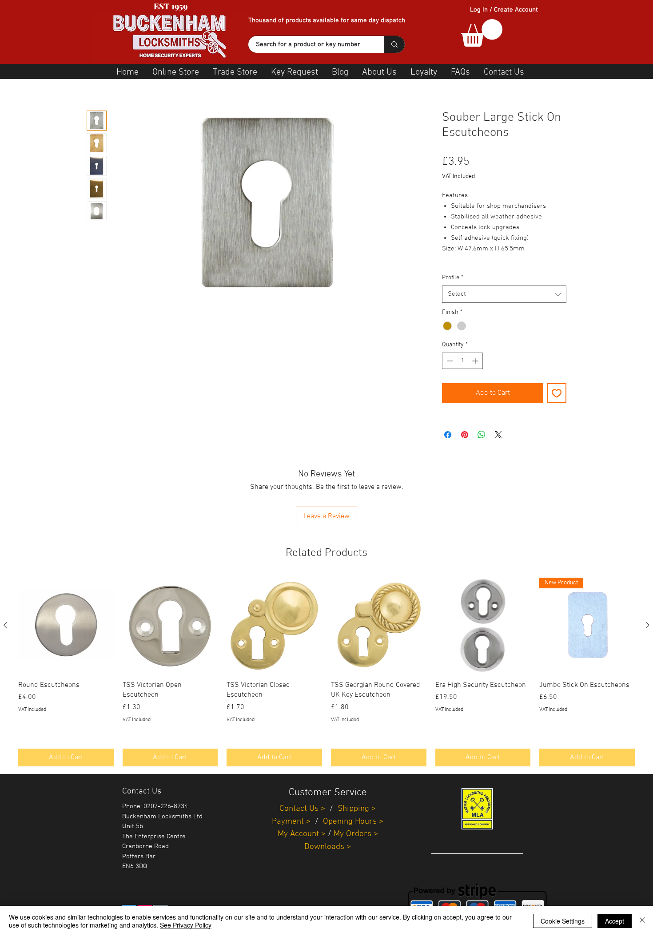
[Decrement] (448, 361)
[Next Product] (647, 625)
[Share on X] (498, 434)
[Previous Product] (5, 625)
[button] (481, 33)
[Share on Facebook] (447, 434)
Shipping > (357, 809)
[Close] (642, 921)
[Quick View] (66, 625)
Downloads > (327, 847)
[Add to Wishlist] (556, 393)
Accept (614, 920)
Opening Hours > (353, 822)
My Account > (302, 834)
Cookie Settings (563, 920)
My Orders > (356, 834)
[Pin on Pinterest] (464, 434)
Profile (452, 278)
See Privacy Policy (185, 924)
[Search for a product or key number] (394, 44)
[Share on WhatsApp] (481, 434)
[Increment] (476, 361)
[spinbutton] (462, 361)
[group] (326, 672)
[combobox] (504, 294)
